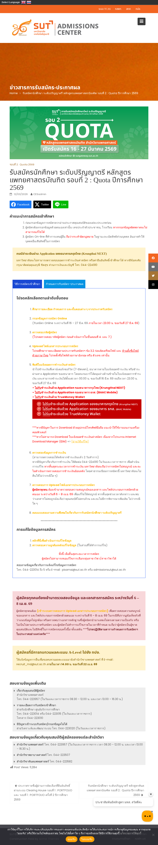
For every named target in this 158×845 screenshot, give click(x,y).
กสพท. (118, 9)
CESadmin (39, 194)
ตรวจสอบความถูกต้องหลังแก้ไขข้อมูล (54, 545)
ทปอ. (138, 9)
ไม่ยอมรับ (86, 839)
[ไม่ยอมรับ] (153, 835)
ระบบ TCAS (105, 9)
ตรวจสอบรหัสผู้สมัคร (44, 332)
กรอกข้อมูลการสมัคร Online (49, 318)
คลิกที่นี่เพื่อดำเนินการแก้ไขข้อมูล (51, 541)
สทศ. (128, 9)
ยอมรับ (72, 839)
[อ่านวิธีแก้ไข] (80, 441)
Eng (23, 2)
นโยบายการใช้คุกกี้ (130, 833)
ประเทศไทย (29, 2)
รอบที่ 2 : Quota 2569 (22, 164)
